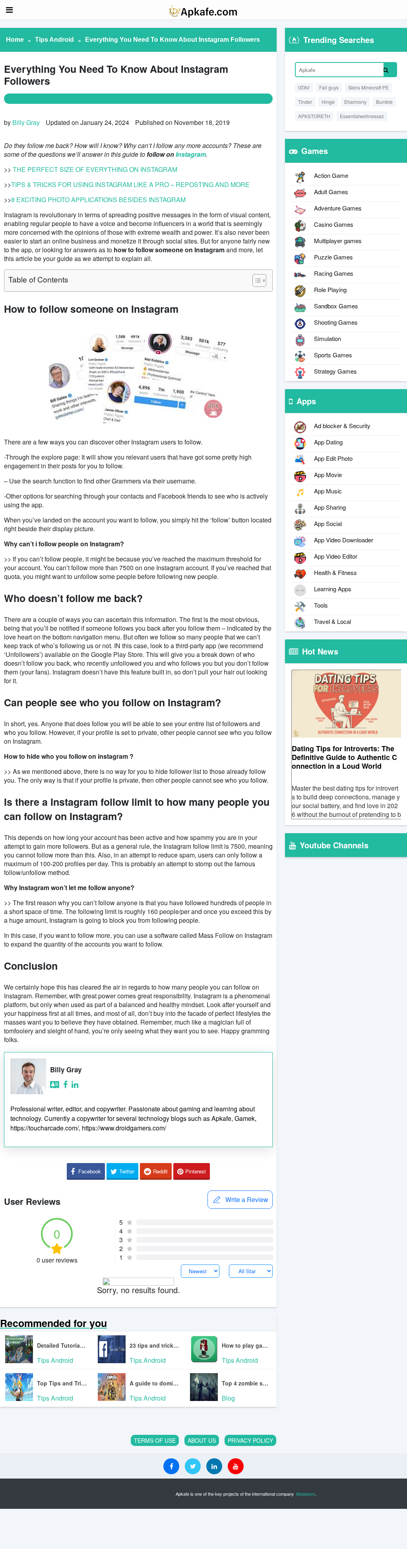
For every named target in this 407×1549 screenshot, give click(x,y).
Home (15, 39)
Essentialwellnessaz (362, 116)
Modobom (305, 1494)
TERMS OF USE (155, 1440)
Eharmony (355, 101)
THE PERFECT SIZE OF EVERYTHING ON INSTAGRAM (95, 169)
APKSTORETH (314, 116)
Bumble (384, 101)
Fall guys (329, 87)
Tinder (305, 101)
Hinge (328, 101)
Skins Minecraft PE (368, 87)
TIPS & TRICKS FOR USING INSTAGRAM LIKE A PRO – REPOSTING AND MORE (130, 184)
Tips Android (54, 39)
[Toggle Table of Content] (255, 280)
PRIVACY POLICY (250, 1440)
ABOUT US (202, 1440)
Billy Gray (26, 122)
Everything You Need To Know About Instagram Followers (172, 39)
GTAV (304, 87)
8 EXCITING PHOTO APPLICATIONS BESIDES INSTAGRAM (98, 199)
